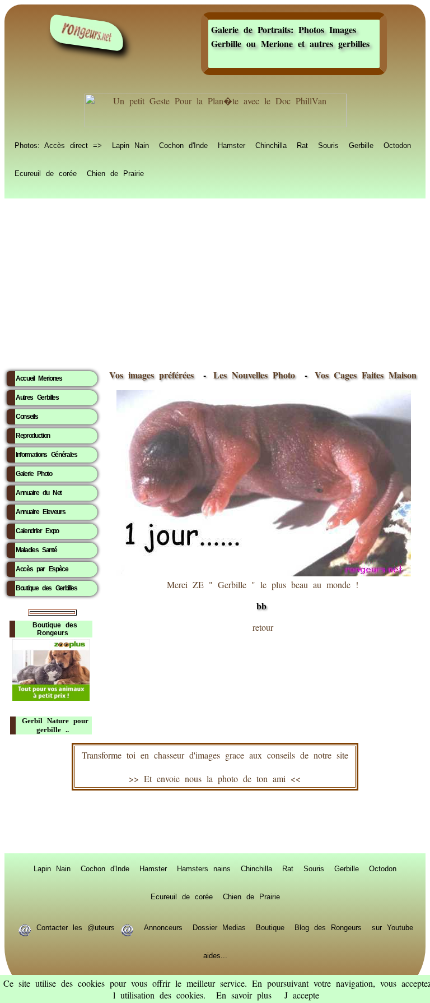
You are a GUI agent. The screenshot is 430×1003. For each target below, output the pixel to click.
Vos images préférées (151, 374)
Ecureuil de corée (46, 172)
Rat (302, 144)
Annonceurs (163, 926)
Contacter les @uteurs (75, 926)
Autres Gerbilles (37, 397)
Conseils (27, 416)
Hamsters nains (204, 868)
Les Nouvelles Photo (256, 374)
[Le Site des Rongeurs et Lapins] (87, 33)
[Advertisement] (215, 280)
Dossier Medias (219, 926)
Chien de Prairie (115, 172)
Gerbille (361, 144)
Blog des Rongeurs (328, 926)
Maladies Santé (36, 550)
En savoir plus (244, 995)
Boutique (270, 926)
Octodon (397, 144)
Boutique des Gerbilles (46, 588)
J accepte (301, 995)
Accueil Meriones (39, 378)
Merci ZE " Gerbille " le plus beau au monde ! (262, 595)
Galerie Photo (34, 474)
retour (263, 627)
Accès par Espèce (42, 569)
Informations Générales (46, 455)
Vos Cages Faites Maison (363, 374)
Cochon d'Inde (183, 144)
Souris (328, 144)
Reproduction (33, 436)
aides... (215, 954)
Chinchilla (271, 144)
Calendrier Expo (37, 531)
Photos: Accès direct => (58, 144)
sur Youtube (392, 926)
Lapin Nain (130, 144)
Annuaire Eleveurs (40, 512)
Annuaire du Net (39, 493)
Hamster (231, 144)
